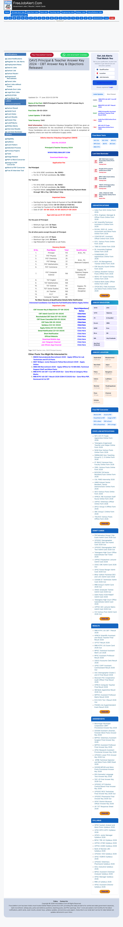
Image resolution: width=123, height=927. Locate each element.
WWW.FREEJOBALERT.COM (59, 152)
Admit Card (11, 111)
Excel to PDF (107, 414)
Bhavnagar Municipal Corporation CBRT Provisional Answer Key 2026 (105, 726)
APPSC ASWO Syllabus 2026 (105, 846)
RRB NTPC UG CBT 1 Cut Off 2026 (107, 100)
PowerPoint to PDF (99, 418)
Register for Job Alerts (16, 62)
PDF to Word (97, 421)
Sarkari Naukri (12, 74)
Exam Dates (11, 114)
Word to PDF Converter (16, 168)
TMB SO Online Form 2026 (104, 247)
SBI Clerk (112, 143)
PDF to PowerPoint (99, 424)
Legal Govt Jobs (13, 92)
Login (111, 87)
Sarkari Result (12, 108)
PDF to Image (112, 424)
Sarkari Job (11, 71)
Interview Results (13, 129)
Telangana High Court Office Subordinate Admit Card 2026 (105, 602)
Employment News (14, 65)
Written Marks (12, 126)
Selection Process (14, 148)
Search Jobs (12, 68)
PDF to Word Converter (16, 160)
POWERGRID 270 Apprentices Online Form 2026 (103, 256)
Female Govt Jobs (14, 89)
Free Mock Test (13, 98)
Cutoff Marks (12, 123)
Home (7, 12)
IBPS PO (113, 140)
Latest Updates (98, 94)
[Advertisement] (61, 36)
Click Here (82, 314)
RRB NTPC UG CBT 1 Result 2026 (106, 106)
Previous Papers (13, 151)
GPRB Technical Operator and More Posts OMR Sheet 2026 (105, 762)
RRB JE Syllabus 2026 (102, 882)
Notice (81, 311)
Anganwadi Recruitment (11, 77)
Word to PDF (97, 414)
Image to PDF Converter (12, 164)
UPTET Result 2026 (102, 643)
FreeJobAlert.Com (27, 3)
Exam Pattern (12, 145)
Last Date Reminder (14, 132)
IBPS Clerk (97, 143)
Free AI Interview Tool (15, 170)
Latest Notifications (14, 59)
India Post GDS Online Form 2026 (107, 120)
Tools (9, 154)
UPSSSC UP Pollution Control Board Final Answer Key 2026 (105, 786)
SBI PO (105, 143)
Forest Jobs (11, 81)
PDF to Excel (107, 421)
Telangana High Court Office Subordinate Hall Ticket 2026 (105, 555)
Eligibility (10, 139)
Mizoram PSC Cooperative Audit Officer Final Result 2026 (104, 680)
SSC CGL (96, 140)
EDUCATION (12, 95)
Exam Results (12, 117)
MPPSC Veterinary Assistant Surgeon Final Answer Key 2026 (105, 740)
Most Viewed (111, 94)
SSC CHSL (105, 140)
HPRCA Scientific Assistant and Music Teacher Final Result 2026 (107, 113)
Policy (55, 901)
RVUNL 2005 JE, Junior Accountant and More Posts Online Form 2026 (105, 231)
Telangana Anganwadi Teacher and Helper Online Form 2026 (104, 445)
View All (104, 295)
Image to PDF (112, 418)
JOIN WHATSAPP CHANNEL (77, 55)
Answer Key (11, 120)
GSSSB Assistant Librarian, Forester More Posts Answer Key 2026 (105, 733)
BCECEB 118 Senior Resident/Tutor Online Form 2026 (105, 474)
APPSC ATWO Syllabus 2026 (105, 843)
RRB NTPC (97, 147)
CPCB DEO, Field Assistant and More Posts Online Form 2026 (105, 289)
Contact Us (64, 901)
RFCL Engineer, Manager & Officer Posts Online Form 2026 (104, 217)
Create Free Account (105, 83)
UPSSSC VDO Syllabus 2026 (105, 854)
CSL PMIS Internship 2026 (104, 479)
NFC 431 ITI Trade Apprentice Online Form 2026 (106, 127)
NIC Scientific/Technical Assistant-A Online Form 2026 (103, 224)
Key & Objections (81, 308)
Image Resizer (12, 157)
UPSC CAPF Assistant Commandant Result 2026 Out (104, 668)
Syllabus (10, 142)
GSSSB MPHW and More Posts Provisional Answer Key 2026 (104, 769)
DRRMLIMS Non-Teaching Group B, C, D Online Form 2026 (104, 457)
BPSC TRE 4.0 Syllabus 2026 (105, 840)
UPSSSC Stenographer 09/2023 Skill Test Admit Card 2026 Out (104, 542)
